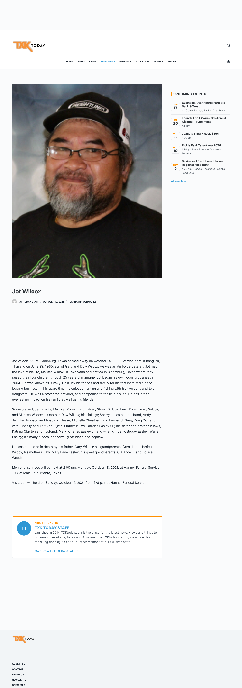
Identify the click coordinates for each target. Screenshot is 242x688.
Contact (17, 669)
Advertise (18, 663)
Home (69, 61)
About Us (18, 674)
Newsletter (19, 679)
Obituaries (108, 61)
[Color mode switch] (228, 61)
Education (142, 61)
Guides (172, 61)
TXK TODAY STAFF (52, 528)
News (81, 61)
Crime (92, 61)
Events (158, 61)
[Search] (228, 45)
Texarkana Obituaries (82, 301)
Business (125, 61)
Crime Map (18, 685)
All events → (178, 181)
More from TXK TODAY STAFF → (57, 551)
